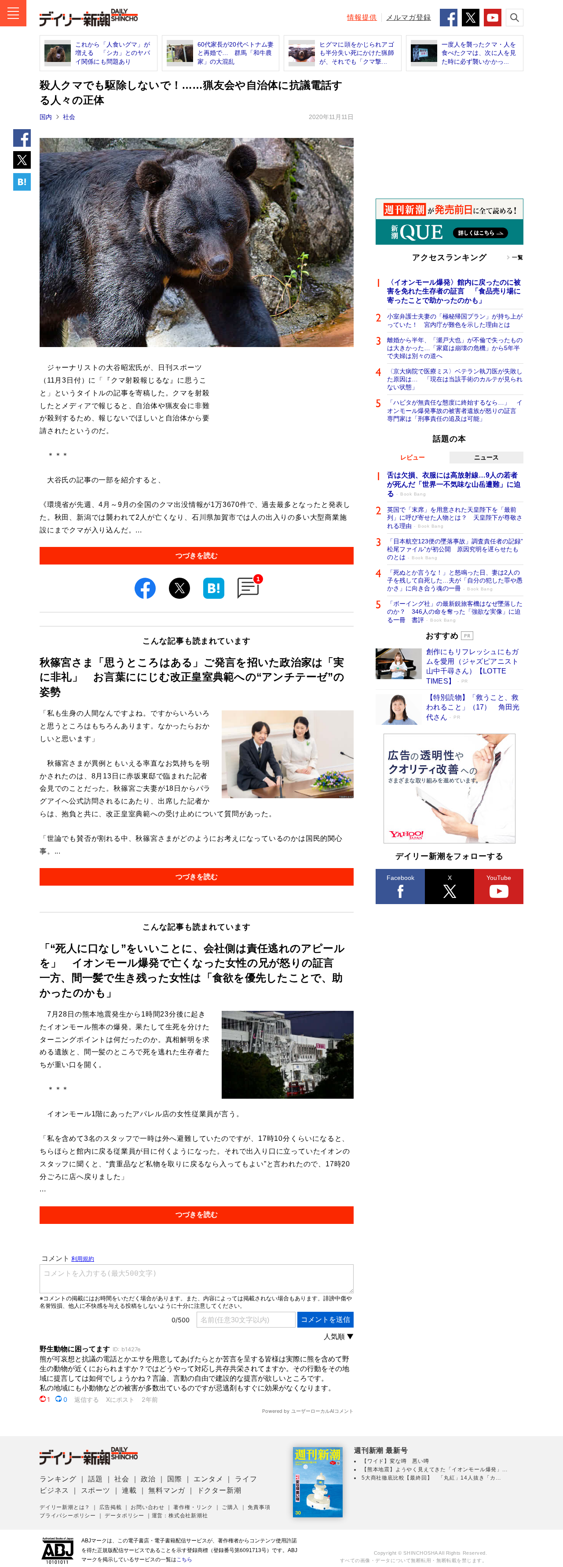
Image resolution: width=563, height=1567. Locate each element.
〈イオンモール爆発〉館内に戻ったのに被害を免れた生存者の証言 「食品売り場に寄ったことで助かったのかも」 (454, 291)
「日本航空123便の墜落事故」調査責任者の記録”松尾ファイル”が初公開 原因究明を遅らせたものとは (455, 549)
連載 (129, 1490)
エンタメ (208, 1479)
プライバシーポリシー (68, 1516)
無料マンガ (166, 1490)
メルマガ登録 (408, 17)
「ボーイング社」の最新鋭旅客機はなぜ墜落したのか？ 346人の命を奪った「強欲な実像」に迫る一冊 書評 (455, 611)
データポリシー (124, 1516)
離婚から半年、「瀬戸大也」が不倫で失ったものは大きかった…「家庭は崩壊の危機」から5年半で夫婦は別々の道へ (455, 348)
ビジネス (54, 1490)
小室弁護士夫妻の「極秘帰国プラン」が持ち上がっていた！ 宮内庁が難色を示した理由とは (455, 320)
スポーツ (95, 1490)
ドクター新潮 (219, 1490)
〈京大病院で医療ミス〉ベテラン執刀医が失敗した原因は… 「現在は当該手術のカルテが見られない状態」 (455, 379)
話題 (95, 1479)
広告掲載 (110, 1507)
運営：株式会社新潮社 (180, 1516)
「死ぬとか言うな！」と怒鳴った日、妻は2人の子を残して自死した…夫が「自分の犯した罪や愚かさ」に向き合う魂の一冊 (455, 580)
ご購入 (230, 1507)
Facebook (400, 877)
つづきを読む (196, 555)
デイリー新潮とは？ (65, 1507)
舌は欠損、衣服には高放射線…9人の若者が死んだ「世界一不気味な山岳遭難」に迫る (454, 484)
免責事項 (259, 1507)
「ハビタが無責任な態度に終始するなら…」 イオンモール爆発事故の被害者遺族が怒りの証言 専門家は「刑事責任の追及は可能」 (455, 410)
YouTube (498, 877)
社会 (69, 116)
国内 (46, 116)
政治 (148, 1479)
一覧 (517, 257)
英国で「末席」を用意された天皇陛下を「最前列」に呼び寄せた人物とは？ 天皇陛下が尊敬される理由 (455, 517)
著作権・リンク (193, 1507)
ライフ (246, 1479)
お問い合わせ (148, 1507)
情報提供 (362, 17)
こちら (184, 1559)
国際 (174, 1479)
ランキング (58, 1479)
